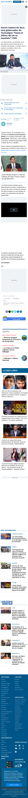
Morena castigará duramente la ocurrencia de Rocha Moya (11, 339)
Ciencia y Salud (5, 721)
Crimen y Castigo (8, 345)
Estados (3, 119)
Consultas (4, 735)
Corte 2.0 (3, 681)
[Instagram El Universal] (20, 749)
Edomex (17, 679)
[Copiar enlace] (18, 311)
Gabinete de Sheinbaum (4, 692)
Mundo (3, 695)
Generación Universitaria (18, 710)
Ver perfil (9, 124)
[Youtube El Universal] (16, 749)
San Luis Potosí (19, 689)
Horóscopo (18, 726)
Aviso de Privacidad (15, 780)
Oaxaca (17, 681)
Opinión (5, 331)
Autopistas (4, 733)
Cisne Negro (4, 754)
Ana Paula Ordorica (8, 356)
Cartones (3, 707)
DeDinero (17, 718)
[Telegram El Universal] (15, 745)
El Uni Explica (5, 689)
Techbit (3, 725)
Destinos (3, 731)
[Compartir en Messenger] (15, 311)
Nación (3, 679)
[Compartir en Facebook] (7, 311)
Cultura (3, 715)
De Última (4, 746)
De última (4, 729)
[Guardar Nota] (21, 311)
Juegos (17, 722)
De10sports (18, 716)
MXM (2, 723)
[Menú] (26, 2)
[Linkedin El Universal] (15, 752)
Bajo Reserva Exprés (9, 335)
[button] (17, 2)
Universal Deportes (6, 711)
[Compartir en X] (9, 311)
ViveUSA (17, 720)
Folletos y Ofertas (20, 701)
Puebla (17, 683)
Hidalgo (17, 685)
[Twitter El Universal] (23, 745)
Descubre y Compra (20, 699)
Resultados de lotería (19, 729)
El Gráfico (17, 714)
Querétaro (17, 687)
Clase (2, 740)
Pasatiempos (18, 724)
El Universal (7, 298)
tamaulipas (16, 298)
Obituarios (18, 707)
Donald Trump (5, 697)
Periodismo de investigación (5, 686)
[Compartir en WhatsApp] (12, 311)
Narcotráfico (4, 703)
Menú (2, 727)
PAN (5, 300)
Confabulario (4, 717)
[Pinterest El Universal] (23, 749)
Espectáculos (5, 713)
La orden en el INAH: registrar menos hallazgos (10, 350)
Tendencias (4, 719)
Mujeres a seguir (5, 683)
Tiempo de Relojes (6, 752)
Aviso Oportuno (19, 703)
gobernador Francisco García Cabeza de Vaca (14, 304)
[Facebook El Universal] (19, 745)
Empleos (17, 705)
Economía (4, 709)
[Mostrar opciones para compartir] (26, 7)
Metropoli (4, 699)
